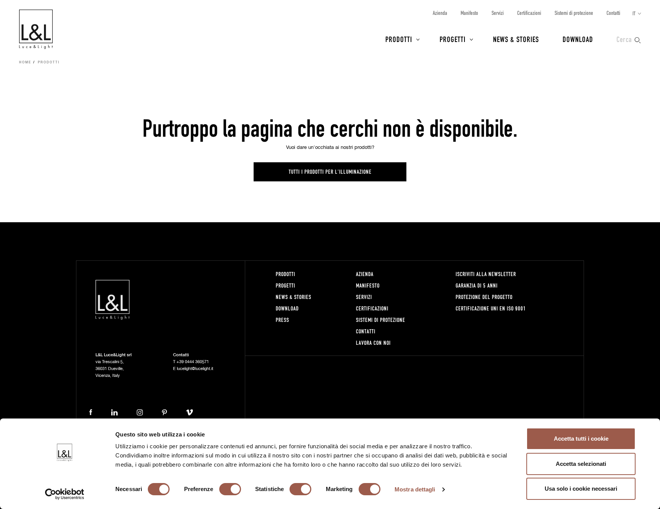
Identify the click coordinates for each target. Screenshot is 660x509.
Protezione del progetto (484, 297)
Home (25, 62)
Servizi (498, 13)
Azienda (440, 13)
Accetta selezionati (581, 464)
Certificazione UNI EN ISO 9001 (491, 308)
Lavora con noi (373, 343)
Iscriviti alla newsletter (486, 274)
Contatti (613, 13)
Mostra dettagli (415, 489)
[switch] (230, 489)
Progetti (453, 39)
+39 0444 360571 (192, 362)
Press (282, 320)
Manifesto (469, 13)
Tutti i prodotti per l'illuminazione (330, 172)
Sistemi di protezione (574, 13)
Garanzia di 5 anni (477, 285)
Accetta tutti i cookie (581, 438)
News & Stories (516, 39)
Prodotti (398, 39)
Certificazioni (529, 13)
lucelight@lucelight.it (195, 369)
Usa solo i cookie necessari (581, 488)
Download (578, 39)
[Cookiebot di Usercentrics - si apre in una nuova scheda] (64, 494)
